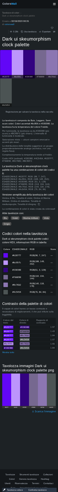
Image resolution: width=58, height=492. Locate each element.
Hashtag (45, 479)
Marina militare (30, 218)
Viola (46, 218)
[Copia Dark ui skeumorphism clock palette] (39, 204)
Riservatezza (21, 483)
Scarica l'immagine (45, 411)
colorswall (9, 24)
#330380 (6, 268)
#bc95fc (6, 261)
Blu (5, 218)
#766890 (6, 276)
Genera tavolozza (28, 479)
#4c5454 (6, 291)
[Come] (52, 27)
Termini (35, 483)
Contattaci (48, 483)
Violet (15, 218)
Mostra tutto (8, 352)
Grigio (7, 224)
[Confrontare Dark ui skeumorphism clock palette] (54, 32)
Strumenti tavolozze (29, 474)
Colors (9, 3)
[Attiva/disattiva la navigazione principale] (54, 4)
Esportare (46, 32)
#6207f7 (6, 254)
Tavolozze (10, 474)
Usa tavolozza (29, 32)
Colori (12, 479)
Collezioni (48, 474)
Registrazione (12, 112)
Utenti (8, 483)
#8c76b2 (6, 283)
